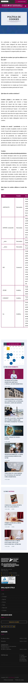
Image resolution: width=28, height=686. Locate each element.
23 (11, 357)
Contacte (4, 610)
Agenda (4, 599)
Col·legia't (4, 596)
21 (5, 357)
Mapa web (4, 607)
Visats (3, 605)
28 (5, 360)
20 (22, 354)
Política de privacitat (8, 680)
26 (19, 357)
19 (19, 354)
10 (14, 351)
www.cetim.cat (16, 575)
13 (22, 351)
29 (8, 360)
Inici (3, 594)
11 (22, 363)
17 (14, 354)
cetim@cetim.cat (6, 575)
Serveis (4, 602)
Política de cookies (19, 680)
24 (14, 357)
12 (19, 351)
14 (5, 354)
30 (11, 360)
